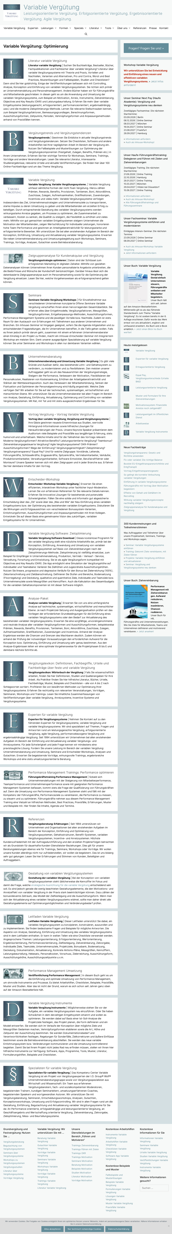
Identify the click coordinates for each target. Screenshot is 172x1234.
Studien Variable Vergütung (154, 1156)
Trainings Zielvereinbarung (85, 1145)
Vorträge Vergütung (13, 1178)
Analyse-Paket (38, 598)
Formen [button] (63, 28)
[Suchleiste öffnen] (86, 34)
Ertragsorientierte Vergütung (150, 367)
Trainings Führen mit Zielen (85, 1149)
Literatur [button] (94, 28)
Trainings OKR (79, 1153)
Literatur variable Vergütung (47, 60)
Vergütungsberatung (13, 1141)
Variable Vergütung (51, 7)
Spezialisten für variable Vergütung (52, 1068)
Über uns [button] (122, 28)
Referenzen (139, 28)
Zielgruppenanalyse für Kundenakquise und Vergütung (65, 255)
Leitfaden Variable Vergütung (48, 916)
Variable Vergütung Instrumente (50, 1003)
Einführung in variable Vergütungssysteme (145, 481)
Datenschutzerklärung (118, 1229)
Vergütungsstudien (12, 1167)
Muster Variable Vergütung (119, 1203)
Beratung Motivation (82, 1164)
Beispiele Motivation (82, 1168)
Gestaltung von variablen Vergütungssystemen (60, 873)
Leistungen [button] (47, 28)
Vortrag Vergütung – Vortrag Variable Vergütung (61, 414)
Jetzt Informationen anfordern (141, 253)
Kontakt (163, 28)
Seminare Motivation (82, 1161)
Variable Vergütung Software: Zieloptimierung (59, 533)
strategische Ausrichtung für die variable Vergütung (60, 885)
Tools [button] (108, 28)
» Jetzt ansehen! (145, 631)
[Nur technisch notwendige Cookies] (168, 1226)
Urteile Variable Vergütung (153, 1152)
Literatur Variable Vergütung (51, 1188)
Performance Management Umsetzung (55, 970)
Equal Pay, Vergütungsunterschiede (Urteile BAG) (152, 378)
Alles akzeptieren (52, 1229)
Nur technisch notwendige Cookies (84, 1229)
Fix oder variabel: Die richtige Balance (143, 459)
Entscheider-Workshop (44, 479)
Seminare (34, 295)
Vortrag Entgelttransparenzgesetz (141, 470)
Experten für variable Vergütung (50, 714)
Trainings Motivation (82, 1157)
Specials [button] (78, 28)
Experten (33, 28)
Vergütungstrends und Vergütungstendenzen (59, 133)
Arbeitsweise (142, 423)
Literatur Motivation (82, 1176)
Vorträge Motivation (82, 1180)
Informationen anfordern (138, 139)
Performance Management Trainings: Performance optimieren (71, 772)
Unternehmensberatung (45, 356)
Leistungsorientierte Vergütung (151, 387)
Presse (153, 28)
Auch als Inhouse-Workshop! (140, 142)
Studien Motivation (81, 1172)
